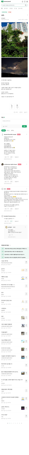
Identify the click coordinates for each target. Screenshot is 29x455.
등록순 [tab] (12, 130)
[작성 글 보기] (27, 2)
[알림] (22, 2)
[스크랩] (24, 2)
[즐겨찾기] (10, 245)
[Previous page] (8, 423)
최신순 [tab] (8, 130)
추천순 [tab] (3, 130)
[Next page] (21, 423)
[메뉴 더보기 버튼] (2, 8)
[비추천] (8, 157)
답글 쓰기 (17, 157)
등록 (24, 126)
